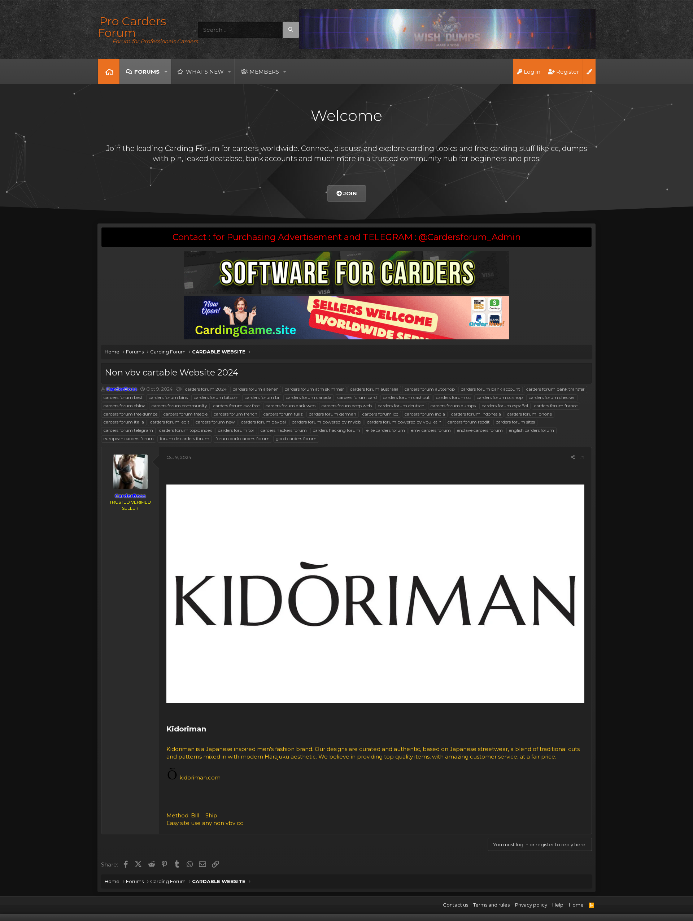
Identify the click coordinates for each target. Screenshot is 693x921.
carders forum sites (515, 422)
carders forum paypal (263, 422)
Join (349, 193)
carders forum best (123, 397)
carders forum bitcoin (216, 397)
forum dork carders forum (242, 438)
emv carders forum (431, 430)
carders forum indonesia (476, 414)
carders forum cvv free (236, 405)
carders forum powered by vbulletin (404, 422)
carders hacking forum (336, 430)
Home (108, 71)
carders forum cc (453, 397)
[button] (166, 71)
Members (264, 71)
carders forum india (425, 414)
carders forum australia (374, 389)
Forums (147, 71)
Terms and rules (491, 905)
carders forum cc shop (500, 397)
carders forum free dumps (130, 414)
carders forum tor (236, 430)
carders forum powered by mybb (326, 422)
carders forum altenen (256, 389)
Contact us (455, 905)
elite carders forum (385, 430)
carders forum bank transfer (555, 389)
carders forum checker (552, 397)
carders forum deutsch (401, 405)
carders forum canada (308, 397)
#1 (582, 457)
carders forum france (556, 405)
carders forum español (505, 405)
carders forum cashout (406, 397)
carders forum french (235, 414)
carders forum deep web (347, 405)
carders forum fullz (283, 414)
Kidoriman (187, 729)
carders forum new (215, 422)
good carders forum (296, 438)
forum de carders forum (184, 438)
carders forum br (262, 397)
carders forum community (179, 405)
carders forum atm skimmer (314, 389)
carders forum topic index (185, 430)
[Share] (573, 457)
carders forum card (357, 397)
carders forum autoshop (430, 389)
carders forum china (124, 405)
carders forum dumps (453, 405)
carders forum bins (168, 397)
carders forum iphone (529, 414)
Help (557, 905)
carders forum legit (169, 422)
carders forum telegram (128, 430)
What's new (205, 71)
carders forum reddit (469, 422)
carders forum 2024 (206, 389)
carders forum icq (380, 414)
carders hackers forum (284, 430)
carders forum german (332, 414)
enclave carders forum (480, 430)
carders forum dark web (290, 405)
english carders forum (531, 430)
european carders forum (129, 438)
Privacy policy (531, 905)
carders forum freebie (186, 414)
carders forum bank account (490, 389)
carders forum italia (124, 422)
